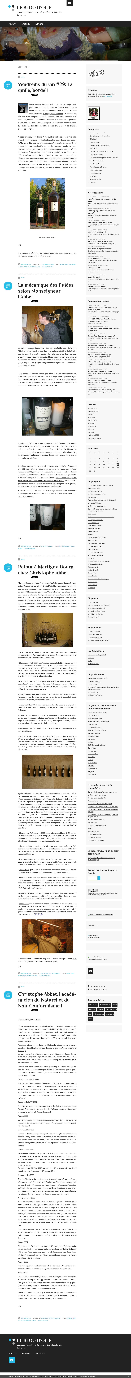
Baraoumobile (92, 540)
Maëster (91, 658)
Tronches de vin (95, 179)
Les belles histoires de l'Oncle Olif (101, 151)
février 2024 (92, 420)
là (76, 958)
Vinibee (90, 742)
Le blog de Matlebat (94, 503)
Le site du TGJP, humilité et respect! (100, 804)
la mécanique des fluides (33, 155)
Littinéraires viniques (95, 525)
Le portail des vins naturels (97, 825)
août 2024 (91, 417)
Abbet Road (55, 655)
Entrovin (91, 558)
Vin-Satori (91, 757)
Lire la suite (108, 96)
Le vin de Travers (93, 692)
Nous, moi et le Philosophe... (99, 258)
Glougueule (92, 514)
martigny (25, 267)
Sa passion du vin (93, 523)
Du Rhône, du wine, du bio (96, 745)
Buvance (91, 766)
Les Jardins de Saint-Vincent (97, 712)
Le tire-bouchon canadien (96, 506)
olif (89, 355)
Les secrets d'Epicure (95, 634)
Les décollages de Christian (97, 537)
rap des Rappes (63, 583)
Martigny (43, 146)
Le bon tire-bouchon (95, 834)
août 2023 (91, 423)
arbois (114, 1005)
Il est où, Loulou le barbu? (96, 608)
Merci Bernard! (94, 277)
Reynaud (91, 336)
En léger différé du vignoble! (50, 973)
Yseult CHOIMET (94, 319)
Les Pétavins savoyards (96, 840)
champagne (110, 1014)
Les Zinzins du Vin (94, 715)
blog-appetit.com (93, 937)
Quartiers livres (95, 173)
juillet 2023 (92, 426)
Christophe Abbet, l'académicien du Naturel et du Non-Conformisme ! (47, 1000)
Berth (90, 661)
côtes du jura (93, 1005)
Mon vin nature (93, 754)
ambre (62, 264)
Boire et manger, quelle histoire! (99, 605)
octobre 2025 (92, 408)
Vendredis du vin (52, 104)
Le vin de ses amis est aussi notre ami (100, 485)
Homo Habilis (92, 576)
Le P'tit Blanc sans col (95, 552)
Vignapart (91, 739)
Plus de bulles (92, 769)
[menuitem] (14, 24)
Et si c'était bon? (93, 602)
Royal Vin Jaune (93, 831)
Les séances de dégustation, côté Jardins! (104, 158)
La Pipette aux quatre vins (97, 494)
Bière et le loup (93, 582)
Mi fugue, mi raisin (94, 733)
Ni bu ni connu (92, 585)
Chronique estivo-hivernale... (100, 136)
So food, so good (93, 617)
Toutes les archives (94, 438)
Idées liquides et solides (96, 555)
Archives (26, 24)
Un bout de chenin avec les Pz (98, 678)
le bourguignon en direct (53, 114)
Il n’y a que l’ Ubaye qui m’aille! (100, 241)
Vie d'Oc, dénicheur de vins (97, 730)
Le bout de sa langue (95, 637)
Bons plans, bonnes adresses (99, 133)
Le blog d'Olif (34, 7)
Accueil (13, 24)
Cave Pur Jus (92, 748)
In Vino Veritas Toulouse (96, 819)
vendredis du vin (34, 267)
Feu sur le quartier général (97, 655)
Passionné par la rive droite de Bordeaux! (102, 500)
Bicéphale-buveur (94, 528)
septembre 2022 (93, 435)
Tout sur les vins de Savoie (97, 798)
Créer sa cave (92, 724)
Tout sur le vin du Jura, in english (99, 561)
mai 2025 (91, 414)
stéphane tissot (104, 1005)
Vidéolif (92, 182)
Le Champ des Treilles (95, 695)
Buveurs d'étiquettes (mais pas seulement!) (102, 792)
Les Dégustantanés (96, 154)
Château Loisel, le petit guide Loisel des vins (103, 807)
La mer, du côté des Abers (96, 611)
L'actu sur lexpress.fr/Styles (98, 959)
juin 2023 (91, 429)
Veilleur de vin (92, 763)
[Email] (70, 3)
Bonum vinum (92, 573)
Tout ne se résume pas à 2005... (100, 222)
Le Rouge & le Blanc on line (97, 795)
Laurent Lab (92, 307)
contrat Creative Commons (97, 895)
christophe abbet (70, 264)
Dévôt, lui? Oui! (94, 268)
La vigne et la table (94, 837)
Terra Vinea (92, 774)
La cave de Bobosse (94, 546)
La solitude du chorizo (95, 614)
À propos (40, 24)
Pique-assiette (93, 801)
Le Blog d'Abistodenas (95, 564)
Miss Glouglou (93, 531)
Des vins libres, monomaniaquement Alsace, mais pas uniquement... (102, 510)
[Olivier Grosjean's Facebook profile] (100, 914)
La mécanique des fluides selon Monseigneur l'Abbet (45, 291)
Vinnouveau (92, 751)
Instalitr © (93, 148)
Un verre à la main (94, 488)
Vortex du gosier (93, 570)
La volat (90, 760)
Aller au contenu (6, 2)
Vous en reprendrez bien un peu (98, 579)
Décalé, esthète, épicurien (96, 543)
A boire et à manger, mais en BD (98, 640)
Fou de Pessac (92, 684)
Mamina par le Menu (97, 164)
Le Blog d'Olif (91, 925)
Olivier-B (91, 328)
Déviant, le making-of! (97, 232)
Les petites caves (93, 736)
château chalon (98, 1014)
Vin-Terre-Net (92, 822)
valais (20, 267)
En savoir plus (91, 1376)
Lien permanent (26, 264)
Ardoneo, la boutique (95, 718)
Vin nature (91, 588)
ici (73, 958)
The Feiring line (93, 549)
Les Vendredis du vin (47, 264)
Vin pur (90, 828)
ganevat (100, 1009)
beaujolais (92, 1009)
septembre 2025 (93, 411)
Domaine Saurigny (94, 681)
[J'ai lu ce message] (129, 1376)
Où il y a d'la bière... (94, 631)
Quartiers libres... (96, 170)
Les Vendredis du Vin (95, 491)
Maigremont (92, 497)
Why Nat (91, 772)
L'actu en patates (93, 664)
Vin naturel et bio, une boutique (98, 721)
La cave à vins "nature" (95, 727)
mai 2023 (91, 432)
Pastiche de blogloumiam (98, 167)
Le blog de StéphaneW (95, 520)
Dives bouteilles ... (47, 546)
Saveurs (94, 959)
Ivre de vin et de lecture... (98, 286)
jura (90, 1014)
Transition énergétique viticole (100, 249)
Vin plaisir (91, 534)
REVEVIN (93, 176)
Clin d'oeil (93, 139)
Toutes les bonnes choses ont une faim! (101, 517)
